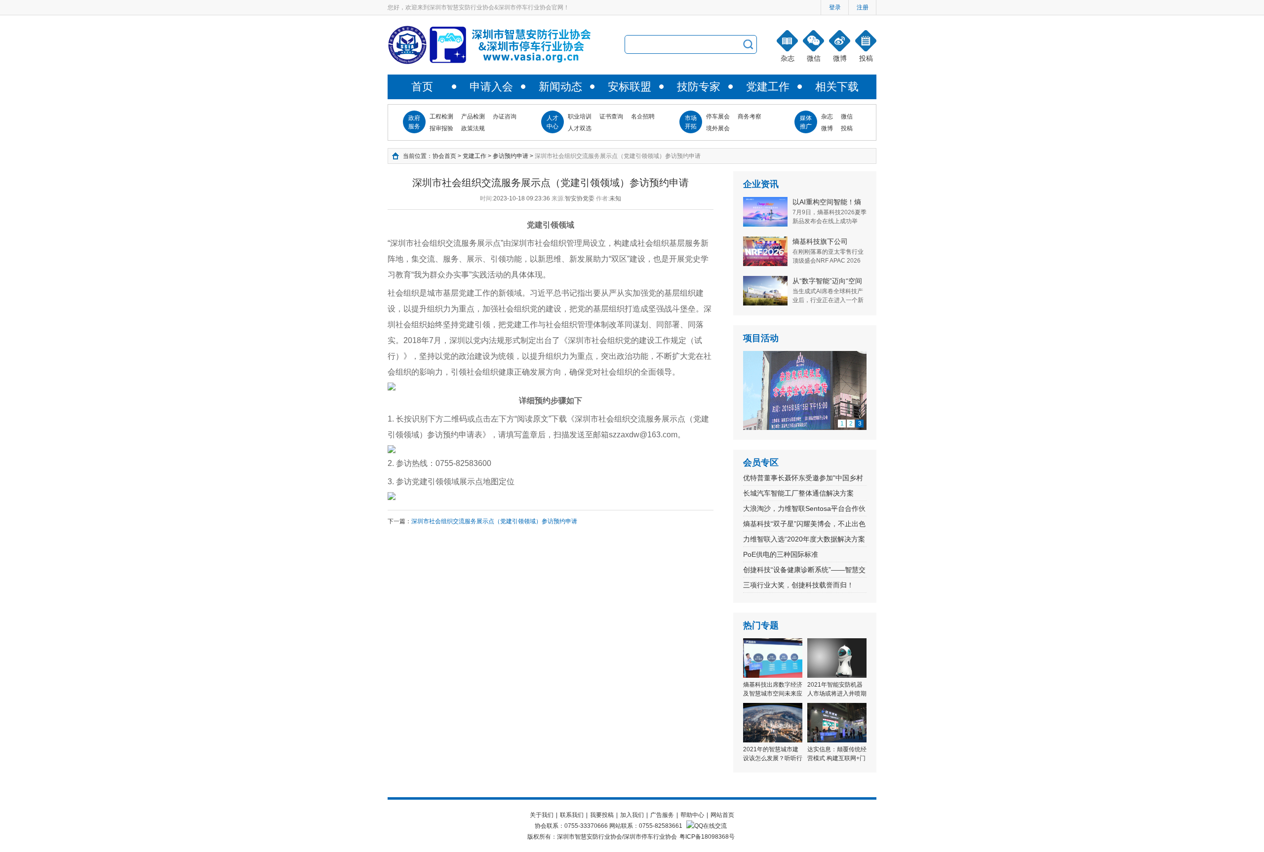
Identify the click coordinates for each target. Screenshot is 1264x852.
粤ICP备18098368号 (707, 836)
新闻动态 (560, 86)
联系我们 (572, 815)
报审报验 (441, 128)
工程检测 (441, 116)
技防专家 (698, 86)
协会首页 (444, 156)
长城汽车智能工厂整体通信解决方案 (798, 493)
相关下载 (837, 86)
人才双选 (580, 128)
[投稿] (865, 40)
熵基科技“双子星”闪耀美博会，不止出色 (804, 524)
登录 (835, 7)
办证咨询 (504, 116)
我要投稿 (602, 815)
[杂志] (787, 40)
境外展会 (718, 128)
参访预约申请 (510, 156)
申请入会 (491, 86)
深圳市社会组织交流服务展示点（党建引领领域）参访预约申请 (494, 521)
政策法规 (473, 128)
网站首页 (722, 815)
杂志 (827, 116)
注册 (863, 7)
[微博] (839, 40)
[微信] (813, 40)
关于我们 (541, 815)
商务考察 (749, 116)
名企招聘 (643, 116)
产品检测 (473, 116)
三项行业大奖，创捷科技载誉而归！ (798, 585)
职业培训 (580, 116)
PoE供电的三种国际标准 (780, 554)
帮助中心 (692, 815)
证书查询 (611, 116)
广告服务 (662, 815)
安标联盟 (629, 86)
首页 (422, 86)
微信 (847, 116)
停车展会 (718, 116)
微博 (827, 128)
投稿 (847, 128)
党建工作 (768, 86)
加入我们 (632, 815)
